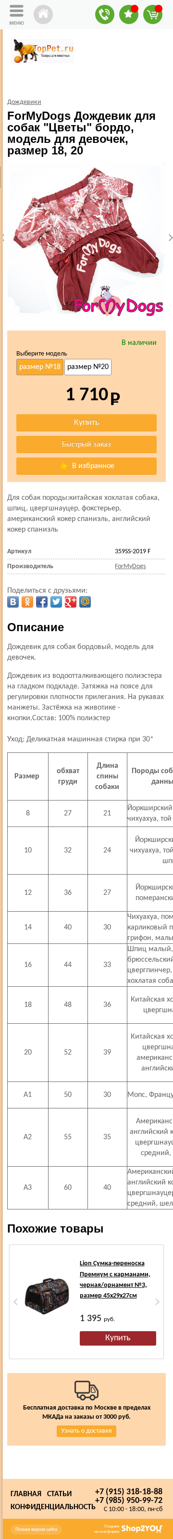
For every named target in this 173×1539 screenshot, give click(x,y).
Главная (26, 1494)
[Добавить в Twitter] (56, 602)
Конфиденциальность (53, 1507)
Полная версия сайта (36, 1529)
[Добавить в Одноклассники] (27, 602)
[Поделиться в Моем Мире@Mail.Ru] (85, 602)
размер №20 (88, 367)
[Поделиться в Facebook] (42, 602)
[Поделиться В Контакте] (13, 602)
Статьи (59, 1494)
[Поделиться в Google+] (70, 602)
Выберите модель (41, 353)
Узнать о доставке (86, 1431)
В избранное (92, 466)
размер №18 (40, 367)
